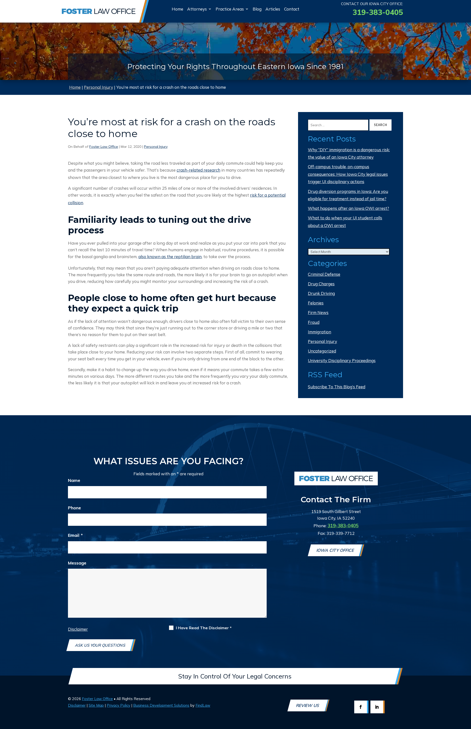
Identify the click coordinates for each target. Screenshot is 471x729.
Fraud (313, 322)
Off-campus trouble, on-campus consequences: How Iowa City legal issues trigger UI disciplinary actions (348, 174)
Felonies (316, 302)
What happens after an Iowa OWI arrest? (348, 208)
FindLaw (203, 705)
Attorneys (197, 9)
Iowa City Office (335, 550)
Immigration (319, 331)
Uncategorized (322, 350)
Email (75, 535)
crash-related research (198, 170)
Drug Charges (321, 283)
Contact (291, 9)
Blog (257, 9)
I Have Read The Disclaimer (204, 628)
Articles (272, 9)
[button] (465, 699)
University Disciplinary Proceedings (342, 360)
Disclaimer (78, 629)
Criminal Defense (324, 274)
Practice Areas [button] (230, 9)
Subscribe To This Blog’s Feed (336, 386)
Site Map (96, 705)
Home (177, 9)
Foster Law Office (103, 146)
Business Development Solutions (161, 705)
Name (74, 480)
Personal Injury (156, 146)
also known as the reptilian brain (170, 256)
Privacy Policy (118, 705)
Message (77, 563)
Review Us (308, 705)
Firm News (318, 312)
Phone (74, 508)
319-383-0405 (378, 12)
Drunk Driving (321, 293)
